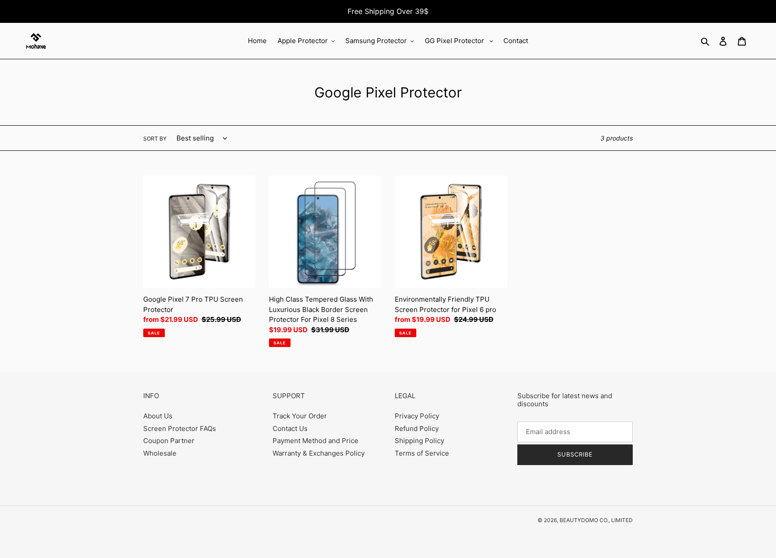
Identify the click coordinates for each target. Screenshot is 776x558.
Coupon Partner (168, 440)
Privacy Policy (417, 416)
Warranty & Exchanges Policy (319, 453)
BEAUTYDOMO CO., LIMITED (596, 520)
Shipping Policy (419, 440)
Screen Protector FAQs (179, 428)
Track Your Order (300, 416)
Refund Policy (417, 428)
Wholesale (159, 453)
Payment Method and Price (315, 440)
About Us (157, 416)
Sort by (155, 138)
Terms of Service (422, 453)
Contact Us (290, 428)
